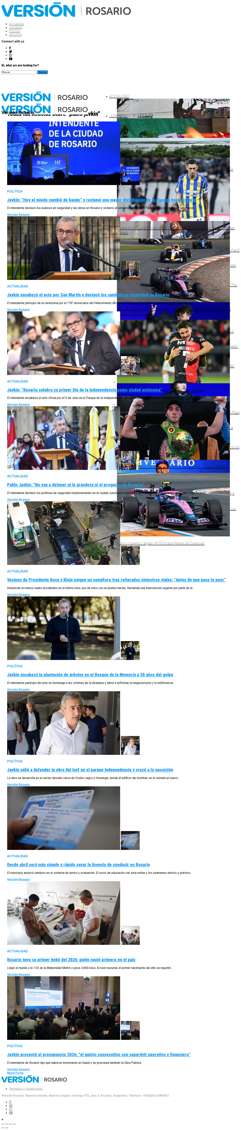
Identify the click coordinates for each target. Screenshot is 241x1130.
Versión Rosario (18, 214)
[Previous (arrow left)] (3, 1127)
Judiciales (15, 27)
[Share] (6, 1124)
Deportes (15, 35)
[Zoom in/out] (14, 1124)
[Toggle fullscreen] (10, 1124)
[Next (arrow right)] (6, 1127)
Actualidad (16, 24)
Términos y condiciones (26, 1089)
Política (14, 31)
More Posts (15, 1073)
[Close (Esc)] (3, 1124)
